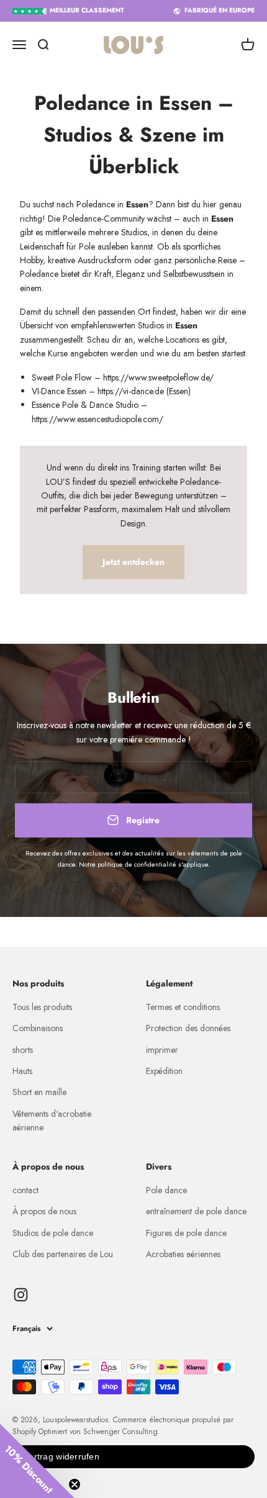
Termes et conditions (183, 1007)
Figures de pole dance (186, 1233)
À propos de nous (44, 1211)
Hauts (22, 1071)
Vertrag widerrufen (61, 1456)
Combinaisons (37, 1028)
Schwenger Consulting (120, 1431)
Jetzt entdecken (133, 562)
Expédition (164, 1071)
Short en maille (39, 1092)
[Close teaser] (74, 1484)
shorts (22, 1050)
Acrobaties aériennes (183, 1254)
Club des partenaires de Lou (62, 1254)
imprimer (162, 1050)
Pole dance (166, 1190)
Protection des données (188, 1028)
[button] (37, 1461)
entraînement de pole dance (196, 1211)
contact (25, 1190)
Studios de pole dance (52, 1233)
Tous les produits (42, 1007)
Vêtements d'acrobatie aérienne (51, 1121)
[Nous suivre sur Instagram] (20, 1294)
